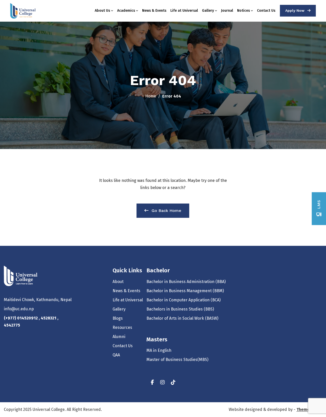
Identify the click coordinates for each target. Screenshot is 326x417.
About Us (102, 10)
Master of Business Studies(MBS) (177, 359)
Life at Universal (184, 10)
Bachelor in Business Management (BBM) (185, 290)
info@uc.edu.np (19, 308)
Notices (243, 10)
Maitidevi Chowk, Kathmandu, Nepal (38, 299)
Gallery (208, 10)
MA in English (158, 350)
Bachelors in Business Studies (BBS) (180, 309)
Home (150, 96)
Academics (126, 10)
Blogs (118, 318)
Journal (227, 10)
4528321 (49, 318)
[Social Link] (152, 382)
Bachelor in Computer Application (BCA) (183, 300)
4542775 (12, 325)
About (118, 281)
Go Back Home (166, 210)
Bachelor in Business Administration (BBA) (186, 281)
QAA (116, 355)
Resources (122, 327)
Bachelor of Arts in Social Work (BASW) (182, 318)
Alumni (119, 336)
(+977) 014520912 (21, 318)
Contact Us (266, 10)
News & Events (154, 10)
